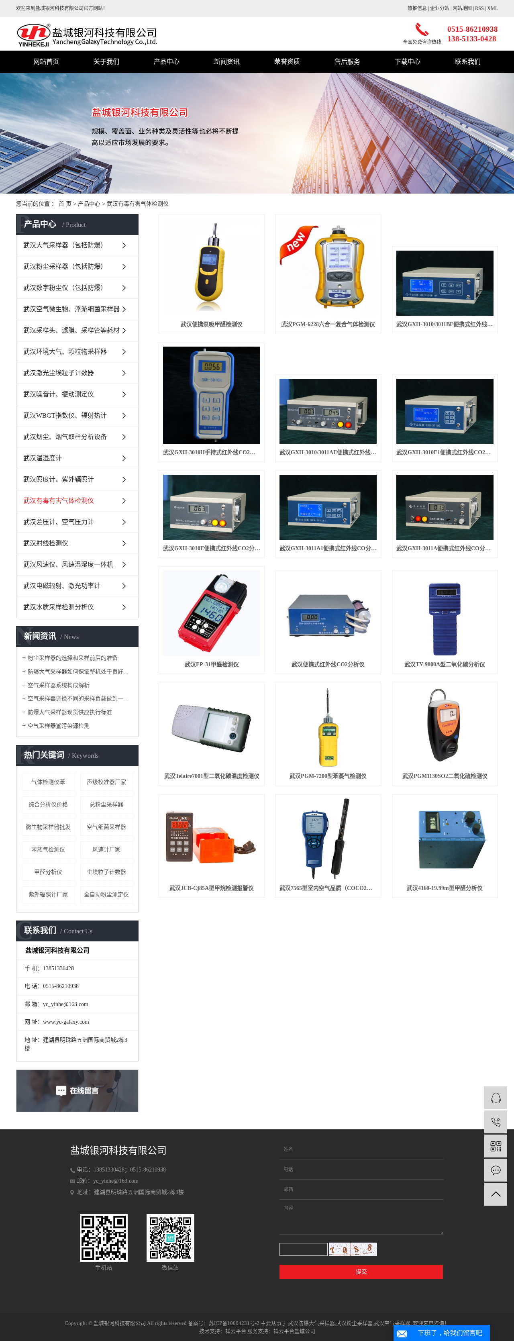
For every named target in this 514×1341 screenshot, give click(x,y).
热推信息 (417, 8)
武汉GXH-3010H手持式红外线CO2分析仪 (211, 452)
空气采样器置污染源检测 (59, 726)
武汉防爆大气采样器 (311, 1323)
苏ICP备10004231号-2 (234, 1323)
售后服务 (347, 61)
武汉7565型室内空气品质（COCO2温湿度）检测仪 (328, 888)
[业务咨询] (495, 1097)
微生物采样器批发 (48, 827)
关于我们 (106, 61)
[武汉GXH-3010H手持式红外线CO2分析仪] (211, 395)
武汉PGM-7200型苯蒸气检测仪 (328, 776)
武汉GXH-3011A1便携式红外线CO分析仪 (328, 548)
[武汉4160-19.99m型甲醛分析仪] (445, 839)
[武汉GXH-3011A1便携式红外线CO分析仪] (328, 507)
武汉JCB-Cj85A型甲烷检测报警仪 (211, 888)
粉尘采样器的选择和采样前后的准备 (73, 658)
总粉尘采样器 (106, 805)
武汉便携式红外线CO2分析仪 (328, 664)
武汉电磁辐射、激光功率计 (61, 585)
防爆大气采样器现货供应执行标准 (70, 712)
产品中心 (166, 61)
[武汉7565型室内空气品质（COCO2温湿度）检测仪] (328, 839)
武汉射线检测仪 (45, 543)
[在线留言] (495, 1170)
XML (492, 8)
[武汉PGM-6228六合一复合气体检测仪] (328, 267)
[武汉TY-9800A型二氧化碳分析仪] (445, 615)
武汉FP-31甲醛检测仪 (212, 664)
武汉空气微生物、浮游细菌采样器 (71, 309)
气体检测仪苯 (48, 782)
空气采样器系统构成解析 (59, 685)
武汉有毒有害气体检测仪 (138, 204)
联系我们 (468, 61)
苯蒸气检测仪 (48, 850)
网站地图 (462, 8)
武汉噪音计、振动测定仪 (58, 394)
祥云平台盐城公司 (294, 1331)
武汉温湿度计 (42, 458)
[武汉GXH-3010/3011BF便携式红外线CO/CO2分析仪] (445, 283)
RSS (479, 8)
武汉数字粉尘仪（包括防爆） (65, 287)
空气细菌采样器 (106, 827)
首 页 (65, 204)
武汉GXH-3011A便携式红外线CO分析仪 (445, 548)
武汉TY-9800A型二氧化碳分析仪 (444, 664)
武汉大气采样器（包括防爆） (65, 245)
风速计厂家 (106, 850)
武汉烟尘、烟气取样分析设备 (65, 436)
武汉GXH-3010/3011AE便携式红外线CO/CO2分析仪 (328, 452)
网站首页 (46, 61)
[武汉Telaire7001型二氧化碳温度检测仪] (211, 726)
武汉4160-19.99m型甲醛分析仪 (445, 888)
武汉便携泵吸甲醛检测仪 (212, 324)
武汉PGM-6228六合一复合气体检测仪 (328, 324)
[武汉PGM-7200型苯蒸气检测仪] (328, 726)
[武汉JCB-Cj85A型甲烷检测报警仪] (211, 839)
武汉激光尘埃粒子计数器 (58, 372)
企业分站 (439, 8)
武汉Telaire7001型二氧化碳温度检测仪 (211, 776)
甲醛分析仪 (48, 872)
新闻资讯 (227, 61)
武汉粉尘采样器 (354, 1323)
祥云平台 (235, 1331)
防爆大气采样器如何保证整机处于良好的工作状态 (80, 672)
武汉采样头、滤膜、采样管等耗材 (71, 330)
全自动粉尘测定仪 (106, 895)
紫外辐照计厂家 (48, 895)
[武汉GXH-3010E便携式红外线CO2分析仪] (211, 507)
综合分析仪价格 (48, 805)
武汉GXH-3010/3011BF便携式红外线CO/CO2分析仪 (445, 324)
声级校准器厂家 (106, 782)
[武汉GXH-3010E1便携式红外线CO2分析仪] (445, 411)
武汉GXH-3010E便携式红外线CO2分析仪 (211, 548)
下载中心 (407, 61)
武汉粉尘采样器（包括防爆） (65, 266)
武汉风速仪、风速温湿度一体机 (68, 564)
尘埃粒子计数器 (106, 872)
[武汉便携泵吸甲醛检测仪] (211, 267)
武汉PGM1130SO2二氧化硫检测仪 (444, 776)
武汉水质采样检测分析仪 (58, 607)
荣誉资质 (287, 61)
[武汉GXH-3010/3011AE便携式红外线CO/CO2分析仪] (328, 411)
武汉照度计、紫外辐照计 (58, 479)
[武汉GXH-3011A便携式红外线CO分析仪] (445, 507)
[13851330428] (495, 1121)
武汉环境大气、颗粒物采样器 (65, 351)
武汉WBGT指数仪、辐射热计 (65, 415)
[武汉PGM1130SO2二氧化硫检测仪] (445, 726)
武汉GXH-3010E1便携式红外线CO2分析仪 (445, 452)
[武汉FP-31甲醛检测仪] (211, 612)
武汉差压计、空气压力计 (58, 521)
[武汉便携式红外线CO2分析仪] (328, 615)
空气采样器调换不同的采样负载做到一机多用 (80, 699)
